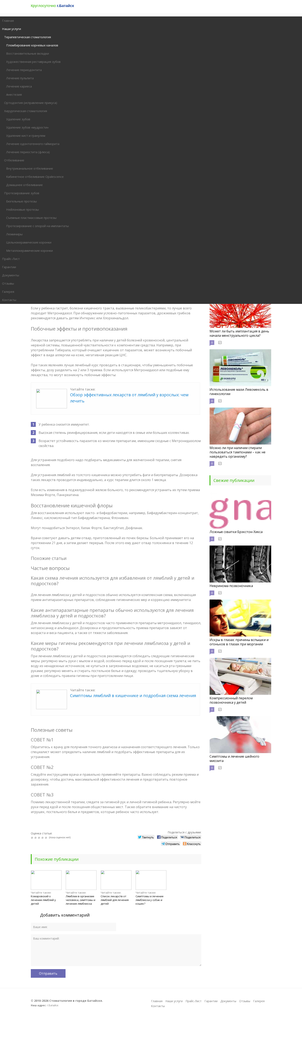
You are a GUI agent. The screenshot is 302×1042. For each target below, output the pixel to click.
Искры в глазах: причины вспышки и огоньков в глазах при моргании (239, 642)
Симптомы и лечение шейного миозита (234, 758)
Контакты (158, 1006)
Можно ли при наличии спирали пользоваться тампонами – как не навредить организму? (237, 452)
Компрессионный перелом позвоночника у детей (231, 700)
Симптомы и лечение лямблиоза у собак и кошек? (150, 899)
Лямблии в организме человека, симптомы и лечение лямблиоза (80, 899)
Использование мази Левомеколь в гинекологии (239, 391)
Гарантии (211, 1001)
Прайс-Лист (194, 1001)
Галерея (259, 1001)
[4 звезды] (43, 837)
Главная (157, 1001)
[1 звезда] (32, 837)
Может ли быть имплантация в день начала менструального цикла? (239, 333)
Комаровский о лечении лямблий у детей (43, 899)
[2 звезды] (36, 837)
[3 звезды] (39, 837)
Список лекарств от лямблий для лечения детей (115, 899)
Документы (228, 1001)
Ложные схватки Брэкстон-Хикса (236, 532)
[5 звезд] (46, 837)
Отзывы (244, 1001)
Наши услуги (174, 1001)
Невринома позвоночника (231, 586)
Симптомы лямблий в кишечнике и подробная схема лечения (133, 695)
